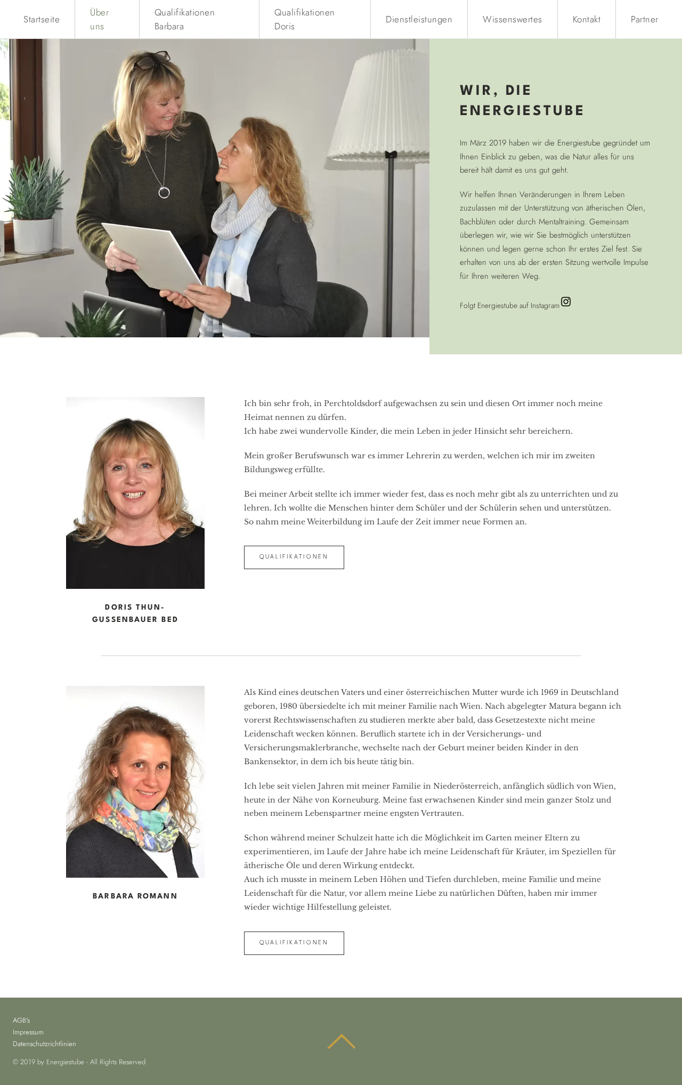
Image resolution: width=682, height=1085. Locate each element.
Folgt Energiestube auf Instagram (509, 305)
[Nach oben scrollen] (341, 1041)
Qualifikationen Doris (304, 19)
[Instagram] (565, 301)
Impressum (28, 1032)
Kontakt (587, 19)
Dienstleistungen (419, 19)
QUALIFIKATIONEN (294, 557)
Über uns (99, 19)
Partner (645, 19)
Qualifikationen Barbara (185, 19)
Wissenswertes (512, 19)
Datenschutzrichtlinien (44, 1044)
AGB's (21, 1020)
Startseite (41, 19)
